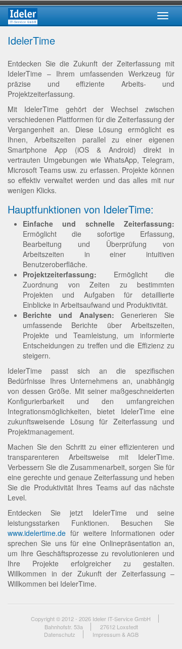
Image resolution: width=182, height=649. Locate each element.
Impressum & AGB (116, 634)
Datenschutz (59, 634)
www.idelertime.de (37, 533)
